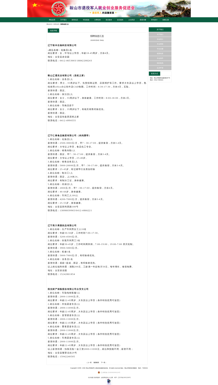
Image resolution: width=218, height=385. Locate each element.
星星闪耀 (143, 20)
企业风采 (131, 20)
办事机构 (97, 20)
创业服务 (120, 20)
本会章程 (160, 44)
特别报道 (86, 20)
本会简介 (160, 39)
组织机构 (160, 63)
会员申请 (160, 68)
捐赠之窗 (165, 20)
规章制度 (160, 53)
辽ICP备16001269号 (124, 377)
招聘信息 (56, 24)
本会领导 (160, 58)
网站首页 (52, 20)
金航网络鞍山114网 (107, 377)
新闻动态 (75, 20)
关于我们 (63, 20)
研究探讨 (154, 20)
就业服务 (109, 20)
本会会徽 (160, 49)
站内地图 (91, 377)
